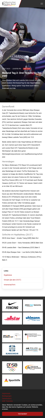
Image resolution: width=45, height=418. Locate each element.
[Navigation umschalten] (42, 3)
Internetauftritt (9, 285)
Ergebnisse (8, 275)
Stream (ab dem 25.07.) (12, 280)
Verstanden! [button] (22, 414)
